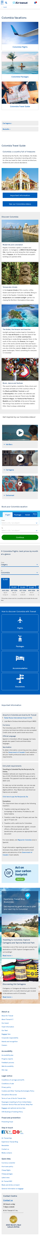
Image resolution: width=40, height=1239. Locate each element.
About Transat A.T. (8, 1019)
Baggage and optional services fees (13, 1108)
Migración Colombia (24, 840)
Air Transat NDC (7, 1181)
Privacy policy (6, 1087)
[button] (8, 514)
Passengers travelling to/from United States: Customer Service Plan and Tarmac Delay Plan (17, 1103)
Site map (4, 1070)
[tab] (20, 436)
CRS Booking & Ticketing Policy (12, 1112)
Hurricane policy (7, 1166)
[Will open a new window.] (3, 1132)
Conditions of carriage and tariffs (13, 1080)
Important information (20, 195)
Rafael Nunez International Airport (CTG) (18, 718)
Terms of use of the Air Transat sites (14, 1098)
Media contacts (7, 1153)
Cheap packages (7, 1174)
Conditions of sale (8, 1083)
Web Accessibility (7, 1066)
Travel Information (8, 1027)
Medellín (6, 129)
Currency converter (8, 1163)
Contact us (5, 1149)
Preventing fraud (7, 1122)
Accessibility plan (7, 1055)
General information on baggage (12, 1189)
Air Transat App (7, 1138)
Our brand (5, 1023)
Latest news (5, 1177)
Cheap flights (6, 1170)
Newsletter (5, 1145)
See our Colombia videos (20, 203)
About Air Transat (7, 1016)
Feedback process (8, 1062)
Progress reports (7, 1059)
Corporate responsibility (10, 1038)
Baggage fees (6, 1034)
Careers (4, 1045)
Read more (7, 955)
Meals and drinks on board (10, 1185)
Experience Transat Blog (10, 1142)
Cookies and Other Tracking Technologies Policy (18, 1091)
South (5, 7)
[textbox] (20, 522)
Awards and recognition (10, 1041)
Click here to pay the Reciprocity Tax (15, 797)
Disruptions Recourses (9, 1095)
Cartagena (7, 123)
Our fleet (5, 1030)
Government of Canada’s (16, 752)
